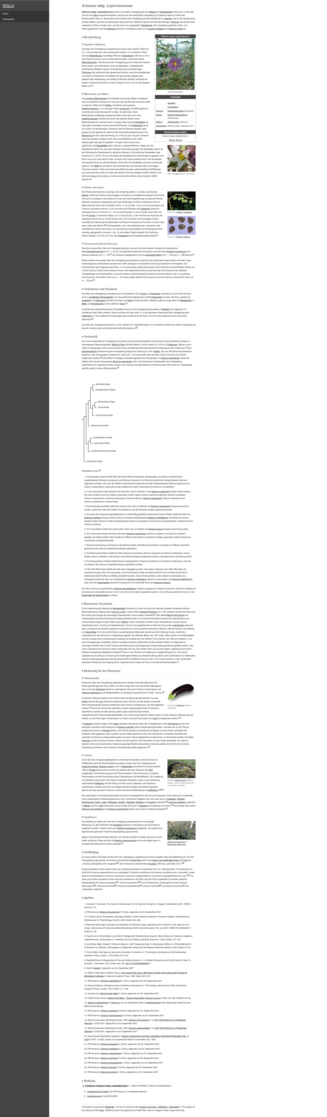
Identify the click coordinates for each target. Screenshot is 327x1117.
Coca (155, 718)
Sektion (124, 621)
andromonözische (90, 118)
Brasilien (166, 309)
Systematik (175, 97)
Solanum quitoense (160, 491)
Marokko (140, 802)
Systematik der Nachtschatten (95, 595)
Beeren (85, 195)
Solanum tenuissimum (110, 911)
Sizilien (121, 802)
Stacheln (168, 18)
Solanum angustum (109, 1044)
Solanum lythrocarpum (111, 1053)
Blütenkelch (137, 125)
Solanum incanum (162, 582)
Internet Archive (153, 1002)
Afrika (130, 300)
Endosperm (123, 235)
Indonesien (100, 300)
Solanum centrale (126, 727)
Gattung (152, 11)
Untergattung (161, 126)
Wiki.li (8, 5)
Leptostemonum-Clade (97, 1091)
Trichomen (86, 72)
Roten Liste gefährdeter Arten (165, 860)
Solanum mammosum (176, 251)
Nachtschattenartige (176, 110)
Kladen (157, 351)
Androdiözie (139, 122)
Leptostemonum (94, 1096)
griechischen (178, 625)
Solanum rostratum (183, 237)
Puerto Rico (136, 860)
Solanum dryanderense (111, 1062)
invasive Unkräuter (155, 28)
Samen (92, 215)
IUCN (185, 860)
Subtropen (155, 293)
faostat (97, 968)
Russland (143, 805)
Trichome (175, 21)
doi (127, 963)
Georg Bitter (91, 631)
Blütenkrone (87, 135)
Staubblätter (102, 145)
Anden (85, 701)
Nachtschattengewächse (177, 114)
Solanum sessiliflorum (111, 980)
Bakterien (99, 783)
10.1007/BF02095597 (139, 963)
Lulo (177, 173)
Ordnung (159, 111)
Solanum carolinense (184, 212)
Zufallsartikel (8, 19)
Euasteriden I (173, 107)
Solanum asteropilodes (139, 1028)
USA (151, 769)
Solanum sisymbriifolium (125, 588)
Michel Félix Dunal (175, 615)
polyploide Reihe (153, 254)
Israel (104, 802)
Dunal (172, 140)
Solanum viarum (175, 28)
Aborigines (173, 723)
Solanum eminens (109, 1072)
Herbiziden (153, 790)
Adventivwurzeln (89, 62)
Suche (5, 13)
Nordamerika (97, 303)
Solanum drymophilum (139, 1020)
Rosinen (106, 730)
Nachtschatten (166, 11)
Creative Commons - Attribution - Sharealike (159, 1106)
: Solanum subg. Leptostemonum (106, 1085)
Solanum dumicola (109, 1058)
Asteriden (171, 103)
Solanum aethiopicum (182, 579)
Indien (98, 802)
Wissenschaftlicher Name (175, 132)
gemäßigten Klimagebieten (101, 297)
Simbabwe (112, 802)
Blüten (109, 105)
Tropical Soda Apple (109, 993)
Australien (86, 300)
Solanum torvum (155, 529)
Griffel (97, 165)
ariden (116, 723)
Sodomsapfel (103, 582)
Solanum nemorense (122, 361)
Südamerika (156, 297)
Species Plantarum (148, 611)
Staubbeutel (146, 25)
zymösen (89, 98)
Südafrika (130, 802)
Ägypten (181, 798)
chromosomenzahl (95, 251)
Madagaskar (185, 300)
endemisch (87, 315)
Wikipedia (109, 1106)
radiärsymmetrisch (90, 108)
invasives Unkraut (90, 766)
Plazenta (86, 740)
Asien (122, 303)
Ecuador (152, 863)
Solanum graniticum (110, 1048)
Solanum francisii (108, 1067)
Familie (159, 115)
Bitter (179, 140)
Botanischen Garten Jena (176, 844)
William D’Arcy (118, 344)
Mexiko (87, 805)
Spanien (152, 802)
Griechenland (88, 802)
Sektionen (172, 344)
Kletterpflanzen (95, 55)
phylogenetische (89, 351)
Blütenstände (100, 98)
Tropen (143, 293)
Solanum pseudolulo (152, 498)
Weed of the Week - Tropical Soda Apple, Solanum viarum (134, 998)
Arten (95, 15)
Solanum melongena (136, 579)
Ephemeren (128, 55)
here (102, 1110)
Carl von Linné (118, 611)
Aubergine (111, 28)
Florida (92, 769)
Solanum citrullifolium (157, 517)
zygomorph (125, 108)
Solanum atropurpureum (176, 842)
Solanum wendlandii (170, 357)
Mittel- (84, 303)
